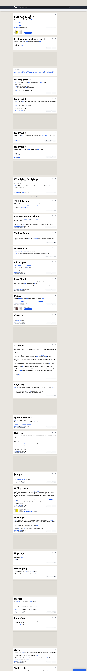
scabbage (15, 611)
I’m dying (38, 71)
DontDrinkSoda (19, 530)
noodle (20, 624)
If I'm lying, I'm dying (17, 192)
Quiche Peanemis (16, 426)
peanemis (24, 424)
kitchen (48, 657)
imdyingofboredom (49, 72)
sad (20, 25)
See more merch (34, 32)
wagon (25, 219)
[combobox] (45, 7)
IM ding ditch (32, 71)
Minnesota (16, 621)
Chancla (15, 322)
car (17, 477)
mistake (45, 235)
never (41, 82)
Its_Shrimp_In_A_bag (21, 110)
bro (27, 207)
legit (23, 41)
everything (29, 265)
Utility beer (16, 505)
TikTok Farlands (16, 209)
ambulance (31, 20)
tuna (17, 624)
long (27, 298)
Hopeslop (15, 562)
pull (18, 479)
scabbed (16, 601)
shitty (16, 477)
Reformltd (20, 241)
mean (23, 101)
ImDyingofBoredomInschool (19, 74)
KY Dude (22, 192)
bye (41, 20)
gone (37, 356)
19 (22, 45)
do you (21, 269)
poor (52, 387)
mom (17, 320)
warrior (41, 223)
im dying (15, 27)
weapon (20, 318)
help (16, 22)
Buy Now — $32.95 (28, 32)
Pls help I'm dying (45, 71)
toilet (26, 571)
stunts (25, 479)
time (45, 203)
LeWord (19, 272)
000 (38, 391)
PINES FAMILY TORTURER (23, 209)
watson (18, 481)
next (30, 571)
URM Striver (19, 378)
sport (31, 440)
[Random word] (69, 7)
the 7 (47, 253)
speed (50, 520)
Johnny (19, 528)
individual (20, 298)
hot (20, 105)
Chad (24, 443)
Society (28, 9)
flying (32, 318)
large (41, 621)
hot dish (15, 627)
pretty (24, 285)
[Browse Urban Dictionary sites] (15, 7)
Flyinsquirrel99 (21, 93)
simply (46, 135)
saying (15, 82)
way (15, 103)
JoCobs (19, 611)
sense (43, 298)
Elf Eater (19, 255)
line (34, 223)
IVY (35, 368)
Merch (55, 27)
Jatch (19, 157)
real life (22, 557)
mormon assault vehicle (17, 226)
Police (15, 520)
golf (27, 492)
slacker (15, 351)
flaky (31, 601)
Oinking (15, 530)
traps (52, 520)
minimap (15, 272)
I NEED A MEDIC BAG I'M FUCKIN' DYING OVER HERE (27, 72)
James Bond (21, 479)
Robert (16, 105)
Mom (16, 609)
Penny (16, 185)
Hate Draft (15, 451)
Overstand (15, 255)
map (15, 265)
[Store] (72, 7)
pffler (19, 451)
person (25, 283)
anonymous (19, 303)
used (22, 135)
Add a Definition (65, 9)
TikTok (22, 207)
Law (22, 235)
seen (39, 556)
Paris (30, 391)
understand (17, 251)
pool (16, 500)
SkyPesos (15, 394)
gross (36, 606)
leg (31, 609)
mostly (19, 265)
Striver (15, 378)
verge (38, 149)
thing (37, 573)
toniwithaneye (20, 289)
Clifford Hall (19, 627)
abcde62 (19, 27)
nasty (35, 573)
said (37, 655)
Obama (19, 374)
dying (18, 20)
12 (16, 90)
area (19, 601)
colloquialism (17, 182)
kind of (37, 219)
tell (23, 149)
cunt (28, 659)
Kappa (42, 355)
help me (19, 151)
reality (35, 283)
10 (16, 559)
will (20, 44)
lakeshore (20, 505)
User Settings (72, 9)
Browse (21, 9)
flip (37, 318)
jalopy (15, 481)
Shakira (34, 238)
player (27, 267)
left (45, 448)
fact (39, 182)
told (22, 253)
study (50, 363)
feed (34, 621)
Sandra (29, 185)
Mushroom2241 (22, 426)
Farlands (24, 207)
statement (26, 251)
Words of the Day (16, 9)
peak (41, 421)
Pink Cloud (15, 289)
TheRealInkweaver (22, 575)
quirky (34, 421)
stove (15, 661)
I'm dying (27, 71)
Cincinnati (51, 443)
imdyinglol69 (41, 72)
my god (17, 138)
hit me (19, 320)
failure (36, 358)
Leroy (16, 253)
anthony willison (19, 661)
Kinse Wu (24, 47)
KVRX (23, 226)
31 (16, 86)
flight (27, 391)
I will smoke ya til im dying (18, 47)
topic (21, 251)
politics (23, 366)
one (29, 149)
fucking (31, 138)
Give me (16, 424)
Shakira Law (16, 241)
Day (23, 224)
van (29, 219)
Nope (21, 502)
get (26, 87)
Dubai (29, 238)
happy (26, 285)
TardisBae (18, 322)
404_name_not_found (21, 394)
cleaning (51, 499)
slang (23, 652)
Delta (15, 387)
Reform (26, 235)
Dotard (15, 303)
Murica (19, 140)
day (35, 491)
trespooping (16, 575)
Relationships (34, 9)
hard (43, 135)
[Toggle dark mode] (74, 7)
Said (28, 205)
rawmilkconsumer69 (21, 562)
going (27, 41)
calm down (41, 301)
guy (19, 285)
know (24, 269)
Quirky (15, 420)
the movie (29, 424)
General (16, 659)
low (37, 205)
